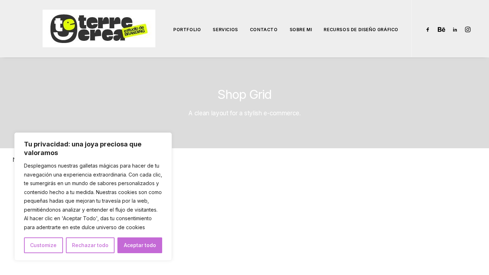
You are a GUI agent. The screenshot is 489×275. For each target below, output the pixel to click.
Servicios (225, 29)
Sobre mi (301, 29)
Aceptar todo (140, 245)
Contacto (264, 29)
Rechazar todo (90, 245)
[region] (93, 196)
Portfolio (187, 29)
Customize (43, 245)
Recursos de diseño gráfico (361, 29)
